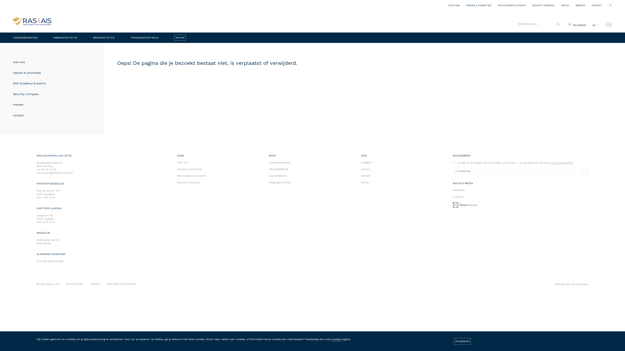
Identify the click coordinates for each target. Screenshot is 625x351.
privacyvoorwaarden (560, 162)
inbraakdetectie (278, 169)
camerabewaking (279, 162)
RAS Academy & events (512, 5)
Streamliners (580, 284)
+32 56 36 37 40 (46, 169)
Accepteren (462, 341)
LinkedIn (458, 196)
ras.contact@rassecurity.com (55, 172)
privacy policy (74, 283)
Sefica (565, 5)
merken (580, 5)
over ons (454, 5)
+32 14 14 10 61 (46, 222)
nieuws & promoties (478, 5)
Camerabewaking (25, 37)
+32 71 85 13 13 (46, 197)
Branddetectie (104, 37)
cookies (336, 339)
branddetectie (277, 175)
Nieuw (180, 37)
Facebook (459, 190)
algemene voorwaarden (121, 283)
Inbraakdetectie (65, 37)
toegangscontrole (280, 182)
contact (597, 5)
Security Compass (543, 5)
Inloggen (579, 25)
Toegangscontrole (144, 37)
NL (595, 25)
